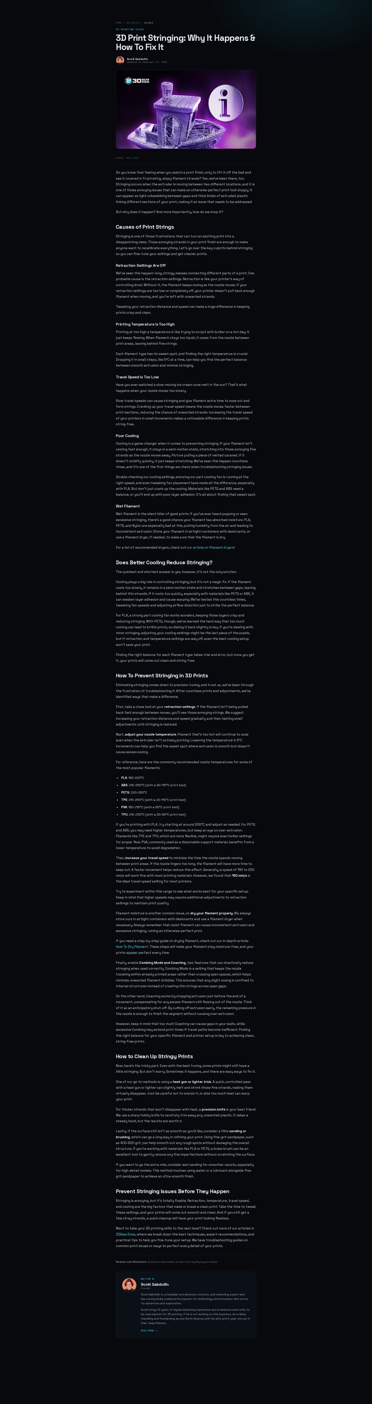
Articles (133, 22)
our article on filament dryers (210, 547)
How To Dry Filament (132, 947)
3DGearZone (125, 1234)
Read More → (149, 1330)
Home (119, 22)
